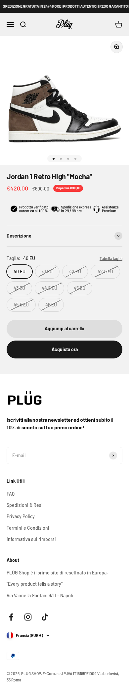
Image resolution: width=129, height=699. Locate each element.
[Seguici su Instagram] (27, 617)
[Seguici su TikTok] (44, 617)
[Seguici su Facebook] (11, 617)
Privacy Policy (21, 516)
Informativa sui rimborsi (31, 539)
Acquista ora (65, 349)
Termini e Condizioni (28, 528)
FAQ (11, 494)
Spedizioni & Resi (25, 505)
